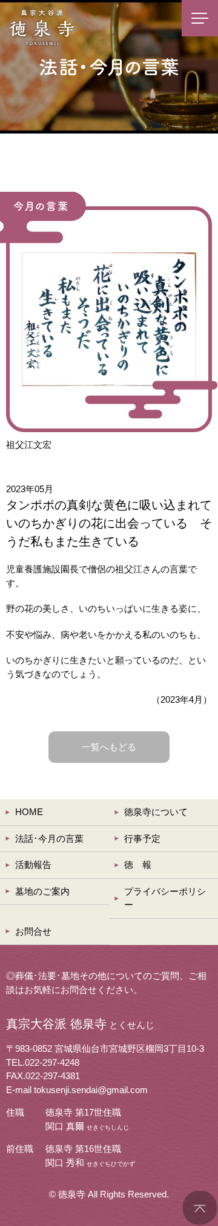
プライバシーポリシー (165, 898)
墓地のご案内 (42, 891)
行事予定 (142, 838)
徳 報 (137, 864)
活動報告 (33, 864)
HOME (29, 812)
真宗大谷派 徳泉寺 (42, 27)
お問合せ (33, 931)
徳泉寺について (156, 812)
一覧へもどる (109, 747)
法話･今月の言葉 (49, 838)
